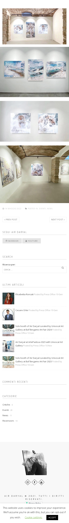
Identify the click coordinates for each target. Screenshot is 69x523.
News (50, 208)
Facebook (13, 241)
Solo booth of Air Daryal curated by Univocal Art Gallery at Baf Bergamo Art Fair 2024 (39, 328)
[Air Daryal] (11, 6)
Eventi (42, 208)
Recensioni (8, 420)
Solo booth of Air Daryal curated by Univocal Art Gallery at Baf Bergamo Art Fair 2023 (39, 359)
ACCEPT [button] (52, 517)
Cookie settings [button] (33, 517)
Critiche (6, 404)
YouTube (32, 241)
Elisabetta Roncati (24, 294)
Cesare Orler (21, 310)
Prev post (11, 219)
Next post (57, 219)
